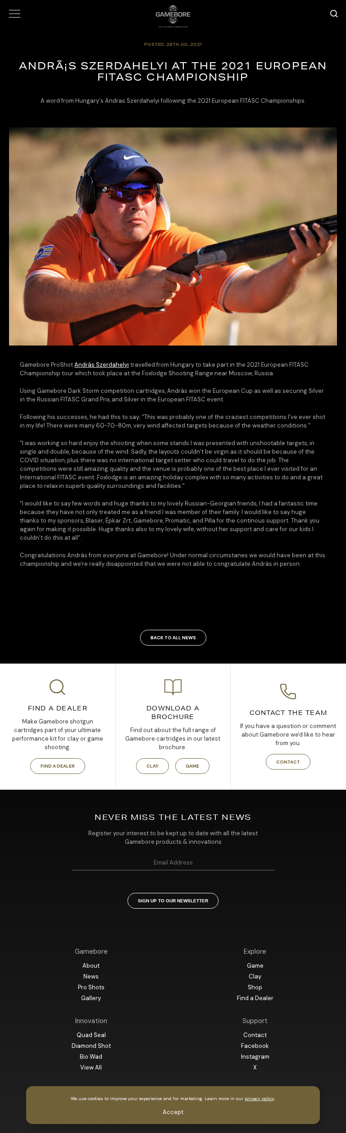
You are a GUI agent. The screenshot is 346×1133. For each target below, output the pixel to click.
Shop (255, 987)
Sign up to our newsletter (173, 900)
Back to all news (173, 638)
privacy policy (259, 1098)
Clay (152, 766)
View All (91, 1067)
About (91, 965)
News (91, 976)
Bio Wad (91, 1056)
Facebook (255, 1046)
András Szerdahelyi (101, 365)
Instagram (255, 1056)
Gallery (91, 998)
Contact (288, 762)
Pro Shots (91, 987)
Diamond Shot (91, 1046)
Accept (173, 1112)
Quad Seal (91, 1035)
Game (192, 766)
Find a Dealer (58, 766)
